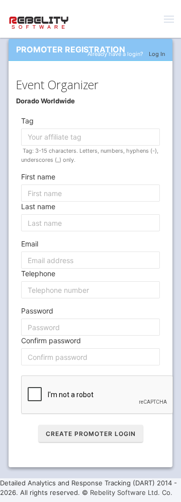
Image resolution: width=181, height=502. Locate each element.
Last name (38, 206)
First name (38, 176)
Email (29, 243)
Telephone (38, 273)
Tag (27, 120)
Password (37, 310)
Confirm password (51, 340)
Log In (157, 53)
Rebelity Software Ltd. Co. (131, 492)
